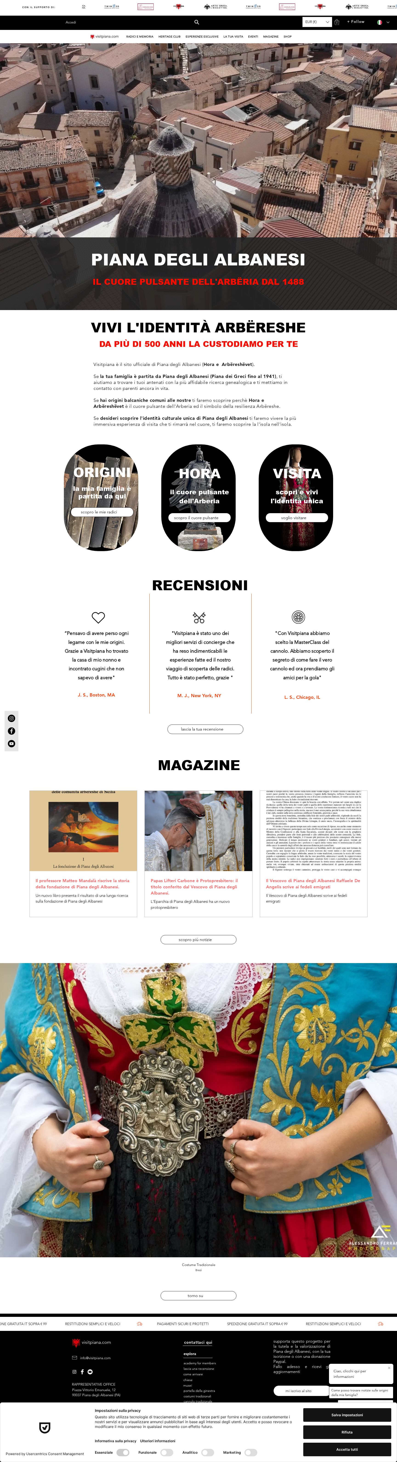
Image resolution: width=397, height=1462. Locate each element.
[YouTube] (365, 22)
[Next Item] (389, 1120)
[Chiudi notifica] (389, 1368)
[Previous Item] (7, 1120)
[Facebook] (355, 22)
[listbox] (317, 22)
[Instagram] (346, 22)
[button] (197, 22)
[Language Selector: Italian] (382, 22)
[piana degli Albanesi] (90, 1371)
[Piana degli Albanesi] (74, 1371)
